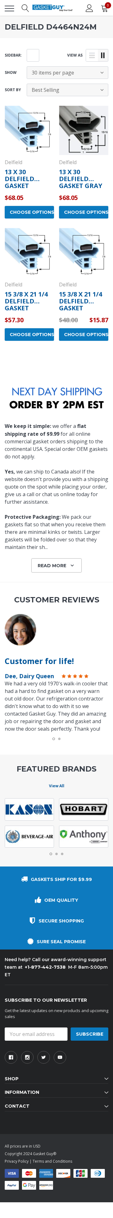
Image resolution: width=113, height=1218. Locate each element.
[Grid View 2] (103, 55)
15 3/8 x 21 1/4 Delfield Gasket (26, 301)
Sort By (13, 89)
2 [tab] (59, 739)
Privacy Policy (17, 1161)
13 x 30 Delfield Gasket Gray (80, 179)
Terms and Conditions (52, 1161)
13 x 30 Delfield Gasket (19, 179)
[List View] (92, 55)
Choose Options (32, 212)
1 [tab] (53, 739)
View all (56, 786)
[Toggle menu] (9, 8)
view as (75, 55)
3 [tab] (62, 854)
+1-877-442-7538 (45, 967)
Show (11, 72)
